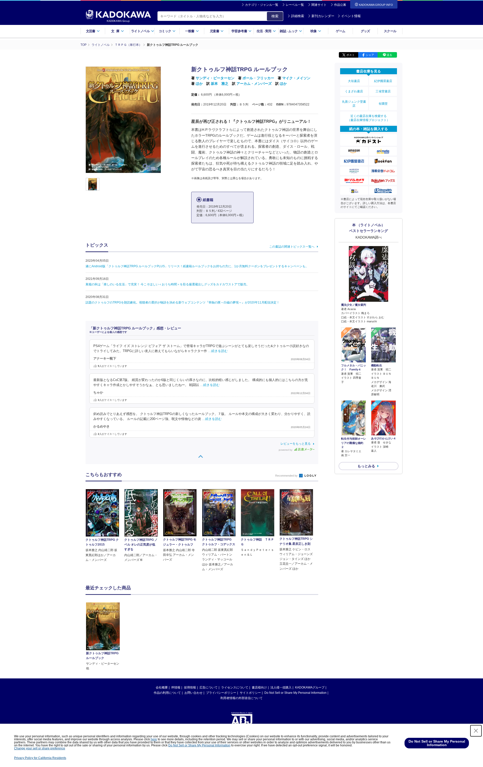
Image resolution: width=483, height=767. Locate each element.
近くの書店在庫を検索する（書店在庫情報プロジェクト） (368, 118)
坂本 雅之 (219, 84)
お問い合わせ (193, 693)
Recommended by (286, 475)
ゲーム (340, 31)
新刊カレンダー (322, 16)
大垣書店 (354, 81)
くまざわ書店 (354, 91)
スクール (390, 31)
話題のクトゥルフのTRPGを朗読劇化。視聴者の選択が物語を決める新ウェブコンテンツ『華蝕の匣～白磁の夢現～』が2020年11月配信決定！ (182, 302)
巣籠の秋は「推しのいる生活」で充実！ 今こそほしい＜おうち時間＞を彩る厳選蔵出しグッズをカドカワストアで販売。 (167, 284)
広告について (208, 687)
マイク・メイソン (296, 78)
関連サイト (319, 5)
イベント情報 (351, 16)
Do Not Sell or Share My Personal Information (295, 692)
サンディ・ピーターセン (215, 78)
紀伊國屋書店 (383, 81)
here (154, 739)
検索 (274, 16)
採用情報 (190, 687)
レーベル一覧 (295, 5)
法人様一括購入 (281, 687)
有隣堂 (383, 103)
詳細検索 (297, 16)
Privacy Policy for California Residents (40, 758)
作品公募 (340, 5)
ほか (199, 84)
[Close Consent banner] (475, 730)
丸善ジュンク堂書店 (354, 103)
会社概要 (162, 687)
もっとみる (366, 466)
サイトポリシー (250, 693)
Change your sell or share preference (39, 748)
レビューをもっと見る (295, 443)
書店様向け (259, 687)
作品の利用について (167, 693)
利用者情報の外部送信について (241, 698)
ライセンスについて (234, 687)
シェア (370, 54)
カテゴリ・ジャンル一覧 (261, 5)
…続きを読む (218, 351)
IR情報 (175, 687)
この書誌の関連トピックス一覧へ (291, 246)
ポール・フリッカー (258, 78)
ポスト (350, 54)
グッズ (365, 31)
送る (389, 54)
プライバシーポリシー (221, 693)
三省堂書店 (383, 91)
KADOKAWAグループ (310, 687)
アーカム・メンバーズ (254, 84)
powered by (286, 449)
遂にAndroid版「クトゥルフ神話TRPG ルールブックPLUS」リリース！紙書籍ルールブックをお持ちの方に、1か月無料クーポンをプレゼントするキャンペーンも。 (197, 266)
